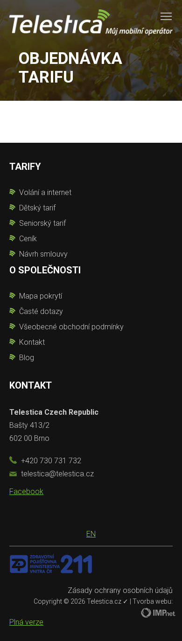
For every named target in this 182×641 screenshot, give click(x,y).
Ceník (28, 238)
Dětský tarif (37, 207)
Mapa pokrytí (40, 296)
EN (91, 534)
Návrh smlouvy (43, 254)
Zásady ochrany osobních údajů (120, 590)
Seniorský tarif (42, 223)
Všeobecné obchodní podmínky (71, 326)
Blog (26, 357)
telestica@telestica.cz (57, 473)
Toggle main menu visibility (166, 15)
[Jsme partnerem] (50, 563)
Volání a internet (45, 192)
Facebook (26, 491)
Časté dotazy (41, 311)
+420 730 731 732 (51, 460)
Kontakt (32, 342)
